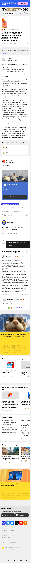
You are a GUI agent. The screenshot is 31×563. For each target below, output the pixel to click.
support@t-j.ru (11, 549)
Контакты (4, 535)
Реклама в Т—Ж (6, 537)
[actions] (9, 294)
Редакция (10, 222)
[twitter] (17, 523)
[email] (4, 523)
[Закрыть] (28, 244)
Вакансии (4, 528)
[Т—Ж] (15, 9)
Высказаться (6, 165)
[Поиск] (18, 13)
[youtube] (21, 523)
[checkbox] (27, 13)
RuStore (21, 515)
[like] (22, 294)
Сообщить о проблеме (8, 530)
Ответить (4, 294)
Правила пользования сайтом (10, 542)
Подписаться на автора (11, 204)
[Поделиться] (27, 44)
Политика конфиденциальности (11, 539)
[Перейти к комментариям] (12, 424)
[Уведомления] (21, 13)
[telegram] (8, 523)
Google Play (8, 515)
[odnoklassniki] (25, 523)
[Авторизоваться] (24, 13)
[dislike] (27, 294)
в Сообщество (6, 53)
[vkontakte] (12, 523)
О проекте (5, 532)
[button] (28, 0)
